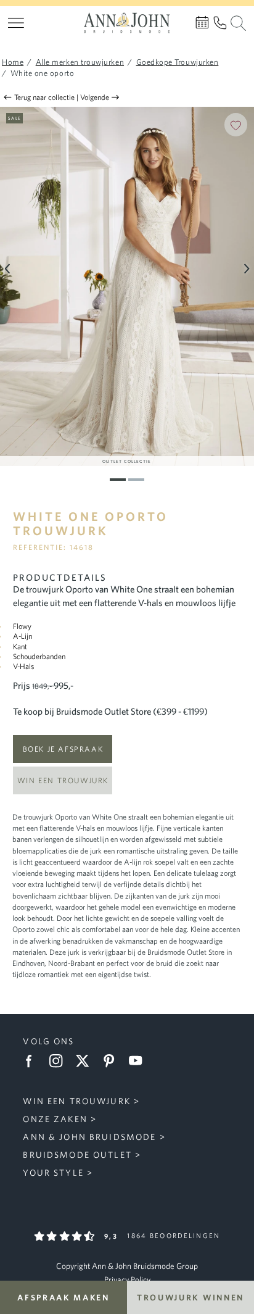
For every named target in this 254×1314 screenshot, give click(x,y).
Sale (14, 117)
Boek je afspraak (63, 748)
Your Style (53, 1173)
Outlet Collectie (126, 461)
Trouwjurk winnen (190, 1297)
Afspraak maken (63, 1297)
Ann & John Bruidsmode (89, 1137)
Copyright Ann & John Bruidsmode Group (127, 1266)
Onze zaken (55, 1119)
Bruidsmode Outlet (77, 1155)
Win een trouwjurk (63, 780)
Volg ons (48, 1041)
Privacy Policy (127, 1279)
